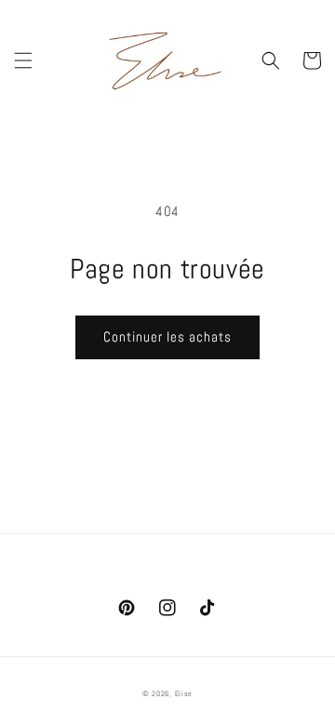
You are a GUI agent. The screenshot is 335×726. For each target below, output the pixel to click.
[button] (23, 60)
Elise (184, 693)
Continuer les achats (167, 336)
